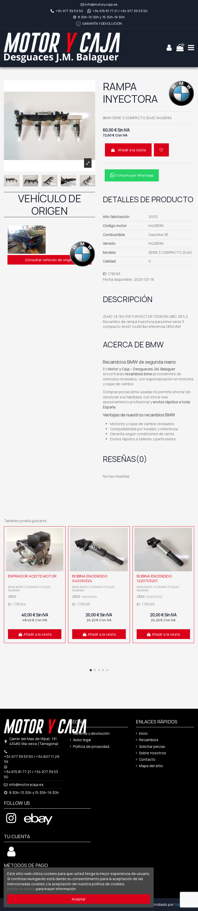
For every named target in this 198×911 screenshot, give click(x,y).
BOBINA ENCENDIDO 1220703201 (154, 578)
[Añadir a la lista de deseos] (161, 149)
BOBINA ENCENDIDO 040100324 (89, 578)
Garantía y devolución (91, 733)
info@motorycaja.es (101, 4)
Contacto (147, 759)
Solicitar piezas (152, 746)
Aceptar (79, 899)
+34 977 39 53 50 (69, 10)
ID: (105, 273)
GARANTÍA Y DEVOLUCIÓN (102, 23)
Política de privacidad (91, 746)
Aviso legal (82, 739)
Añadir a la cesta (132, 149)
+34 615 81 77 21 (105, 10)
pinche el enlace (21, 888)
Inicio (143, 733)
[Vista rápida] (60, 544)
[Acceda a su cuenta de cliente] (11, 854)
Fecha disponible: (118, 279)
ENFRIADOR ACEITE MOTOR (32, 576)
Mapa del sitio (151, 765)
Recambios (148, 739)
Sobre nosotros (152, 752)
